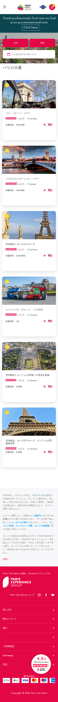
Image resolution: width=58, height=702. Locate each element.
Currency (8, 655)
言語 (5, 664)
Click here (31, 27)
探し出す (7, 609)
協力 (5, 628)
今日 (16, 43)
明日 (42, 43)
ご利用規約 (8, 646)
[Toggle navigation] (4, 7)
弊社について (9, 619)
